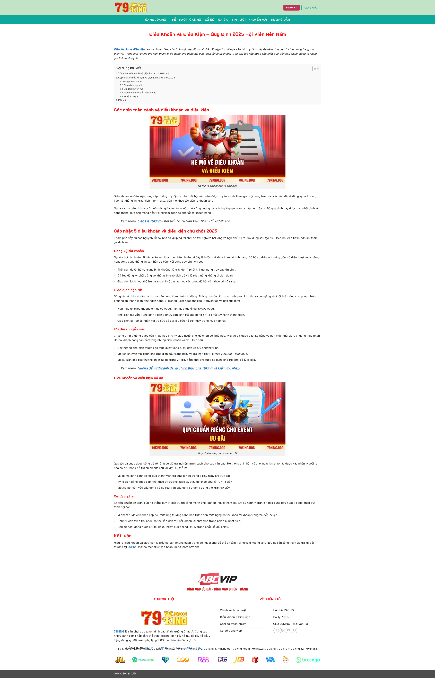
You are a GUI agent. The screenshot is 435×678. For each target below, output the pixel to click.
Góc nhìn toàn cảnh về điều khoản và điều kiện (144, 73)
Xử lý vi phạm (131, 96)
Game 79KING (155, 19)
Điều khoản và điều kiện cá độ (140, 92)
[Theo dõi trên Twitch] (294, 630)
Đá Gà (223, 19)
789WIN (161, 648)
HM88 (149, 648)
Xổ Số (209, 19)
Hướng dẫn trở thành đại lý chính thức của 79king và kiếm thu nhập (188, 368)
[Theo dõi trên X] (276, 630)
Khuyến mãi (257, 19)
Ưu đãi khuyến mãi (134, 88)
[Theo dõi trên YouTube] (288, 630)
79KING (119, 631)
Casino (195, 19)
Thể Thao (178, 19)
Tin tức (238, 19)
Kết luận (122, 100)
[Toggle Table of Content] (314, 69)
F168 (199, 648)
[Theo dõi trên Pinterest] (282, 630)
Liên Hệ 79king (148, 221)
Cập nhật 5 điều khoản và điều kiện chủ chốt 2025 (146, 77)
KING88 (175, 648)
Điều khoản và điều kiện (129, 49)
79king (132, 547)
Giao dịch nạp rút (133, 85)
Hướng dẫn (280, 19)
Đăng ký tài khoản (132, 81)
